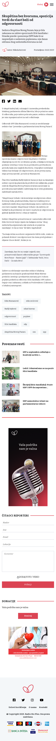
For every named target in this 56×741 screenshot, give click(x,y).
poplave (26, 316)
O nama (32, 707)
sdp (25, 324)
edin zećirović (32, 301)
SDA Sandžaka (11, 324)
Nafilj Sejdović (10, 309)
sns (34, 332)
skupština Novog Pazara (15, 332)
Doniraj (28, 616)
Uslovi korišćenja (17, 707)
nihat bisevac (29, 309)
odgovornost (10, 316)
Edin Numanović (12, 301)
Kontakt (43, 707)
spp (44, 332)
